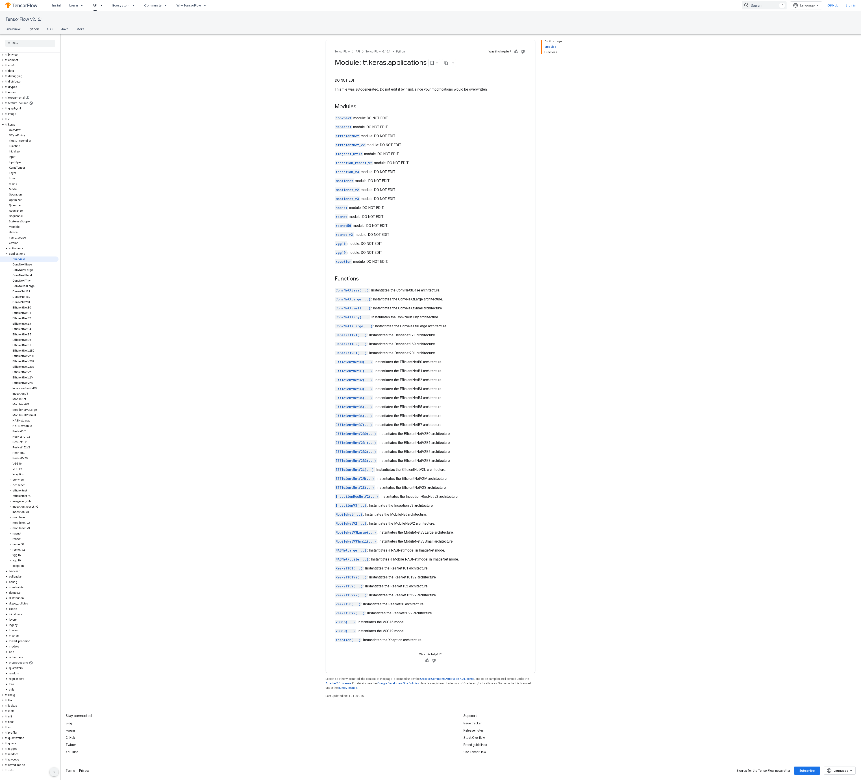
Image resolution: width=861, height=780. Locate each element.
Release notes (473, 730)
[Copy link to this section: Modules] (360, 107)
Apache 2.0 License (338, 683)
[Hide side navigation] (54, 771)
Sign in (851, 5)
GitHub (832, 5)
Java (64, 29)
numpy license (347, 687)
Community (153, 5)
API (95, 5)
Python (33, 29)
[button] (29, 54)
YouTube (72, 752)
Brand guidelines (475, 745)
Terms (70, 770)
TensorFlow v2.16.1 (24, 19)
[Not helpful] (523, 51)
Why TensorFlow (188, 5)
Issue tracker (472, 723)
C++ (50, 29)
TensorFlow (342, 51)
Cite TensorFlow (474, 752)
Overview (12, 29)
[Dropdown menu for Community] (167, 5)
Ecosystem (120, 5)
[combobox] (764, 5)
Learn (73, 5)
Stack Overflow (474, 737)
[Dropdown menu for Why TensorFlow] (206, 5)
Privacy (84, 770)
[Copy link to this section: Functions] (363, 279)
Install (56, 5)
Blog (69, 723)
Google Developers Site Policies (398, 683)
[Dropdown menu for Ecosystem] (134, 5)
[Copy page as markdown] (446, 63)
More (80, 29)
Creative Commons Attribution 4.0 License (447, 678)
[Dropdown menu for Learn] (83, 5)
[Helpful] (516, 51)
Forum (70, 730)
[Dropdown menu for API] (103, 5)
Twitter (71, 745)
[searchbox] (30, 43)
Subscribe (807, 771)
